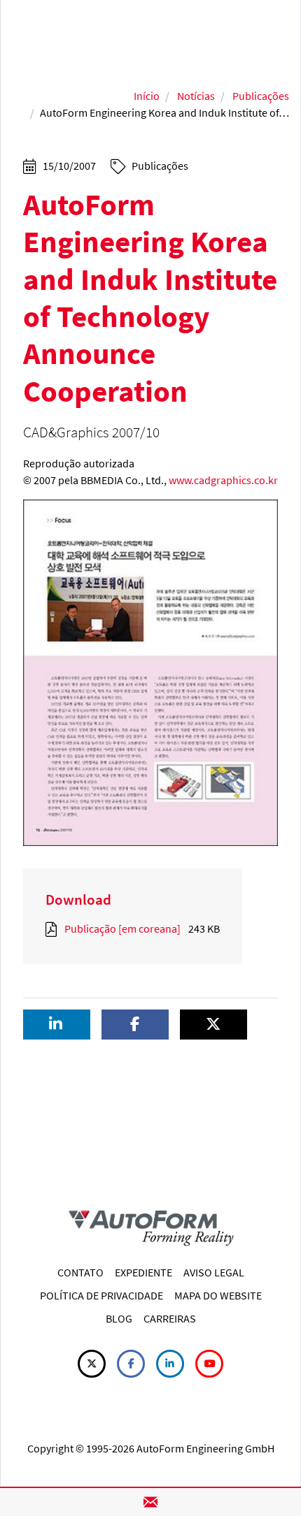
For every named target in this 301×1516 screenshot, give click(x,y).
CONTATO (80, 1272)
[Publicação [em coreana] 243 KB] (54, 928)
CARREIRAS (170, 1318)
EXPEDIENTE (143, 1272)
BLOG (119, 1318)
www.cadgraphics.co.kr (223, 480)
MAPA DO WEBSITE (218, 1295)
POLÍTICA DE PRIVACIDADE (101, 1295)
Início (147, 96)
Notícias (196, 96)
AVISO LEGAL (213, 1272)
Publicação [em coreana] (122, 928)
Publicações (260, 96)
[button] (56, 1025)
